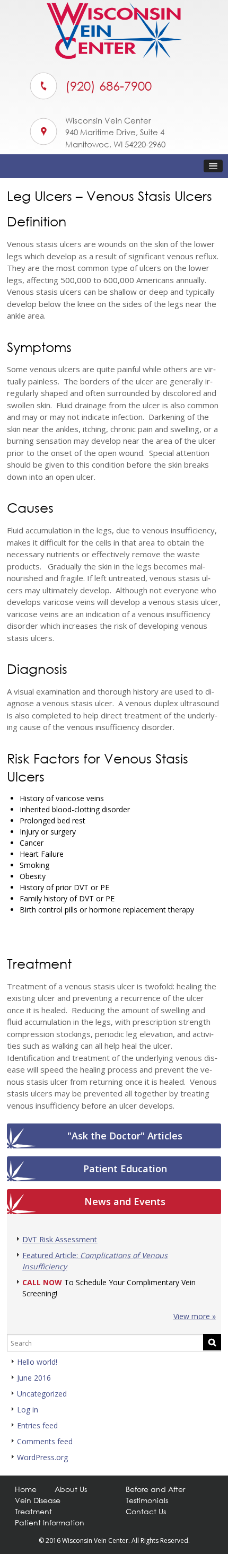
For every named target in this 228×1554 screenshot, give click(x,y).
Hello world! (37, 1362)
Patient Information (49, 1522)
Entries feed (37, 1425)
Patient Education (125, 1168)
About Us (71, 1489)
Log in (27, 1409)
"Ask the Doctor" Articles (124, 1135)
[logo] (114, 56)
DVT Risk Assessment (59, 1239)
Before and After (155, 1489)
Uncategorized (42, 1394)
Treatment (33, 1511)
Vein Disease (37, 1500)
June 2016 (34, 1378)
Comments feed (45, 1441)
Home (26, 1489)
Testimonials (147, 1500)
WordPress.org (42, 1457)
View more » (194, 1316)
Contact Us (146, 1511)
